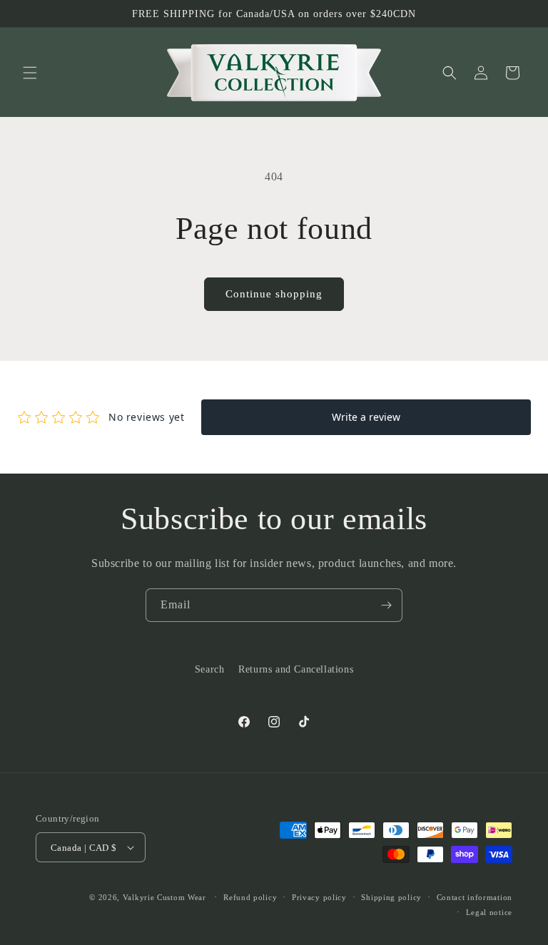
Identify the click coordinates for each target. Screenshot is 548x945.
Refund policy (250, 897)
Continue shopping (274, 294)
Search (210, 669)
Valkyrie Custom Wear (164, 897)
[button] (30, 72)
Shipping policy (391, 897)
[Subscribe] (386, 605)
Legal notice (489, 912)
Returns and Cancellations (295, 669)
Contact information (474, 897)
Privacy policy (319, 897)
